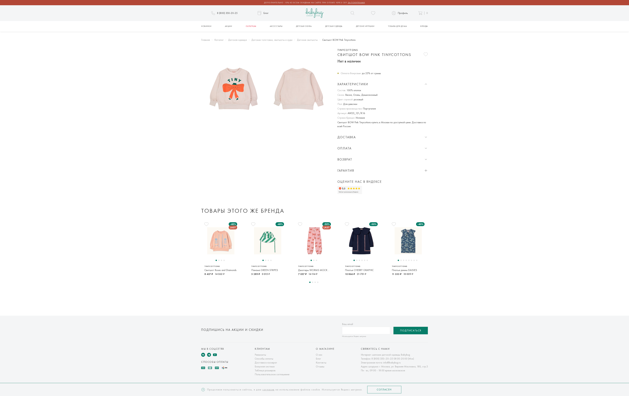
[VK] (203, 355)
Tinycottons (347, 50)
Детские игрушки (365, 26)
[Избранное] (373, 13)
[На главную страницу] (314, 13)
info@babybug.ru (392, 362)
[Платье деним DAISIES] (408, 240)
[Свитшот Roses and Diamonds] (221, 240)
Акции (228, 26)
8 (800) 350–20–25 (382, 358)
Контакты (321, 362)
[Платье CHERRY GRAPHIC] (361, 240)
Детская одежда (333, 26)
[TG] (209, 355)
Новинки (206, 26)
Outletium (251, 26)
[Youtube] (215, 355)
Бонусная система (265, 366)
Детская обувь (304, 26)
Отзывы (320, 366)
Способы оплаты (264, 358)
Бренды (424, 26)
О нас (319, 354)
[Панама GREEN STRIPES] (267, 240)
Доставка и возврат (266, 362)
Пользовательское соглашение (272, 374)
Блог (318, 358)
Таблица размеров (265, 370)
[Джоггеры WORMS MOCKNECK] (314, 240)
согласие (268, 389)
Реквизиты (260, 354)
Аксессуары (276, 26)
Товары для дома (397, 26)
